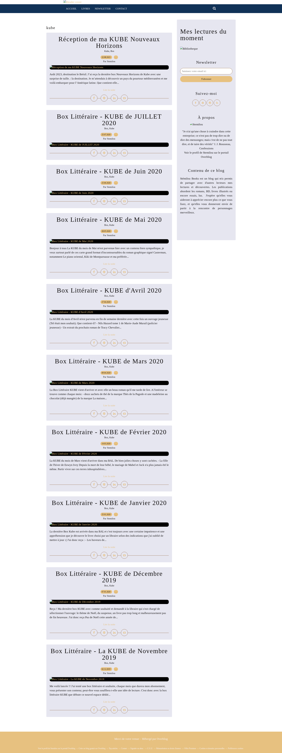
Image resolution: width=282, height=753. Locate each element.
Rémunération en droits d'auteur (168, 748)
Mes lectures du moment (203, 35)
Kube (106, 51)
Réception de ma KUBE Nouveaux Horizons (109, 42)
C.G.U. (150, 748)
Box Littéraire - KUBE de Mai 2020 (109, 219)
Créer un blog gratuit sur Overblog (92, 748)
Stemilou (208, 152)
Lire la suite (109, 90)
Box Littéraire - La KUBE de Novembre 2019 (109, 654)
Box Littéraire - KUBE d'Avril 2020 (109, 290)
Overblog (162, 738)
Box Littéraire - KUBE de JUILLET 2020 (109, 120)
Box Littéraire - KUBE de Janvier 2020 (109, 502)
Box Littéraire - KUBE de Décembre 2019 (109, 577)
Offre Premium (190, 748)
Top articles (113, 748)
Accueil (71, 8)
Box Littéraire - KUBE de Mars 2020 (109, 361)
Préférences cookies (235, 748)
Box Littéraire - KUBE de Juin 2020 (109, 171)
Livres (85, 8)
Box (112, 51)
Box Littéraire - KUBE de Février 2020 (109, 432)
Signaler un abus (137, 748)
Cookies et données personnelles (212, 748)
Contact (121, 8)
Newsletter (103, 8)
